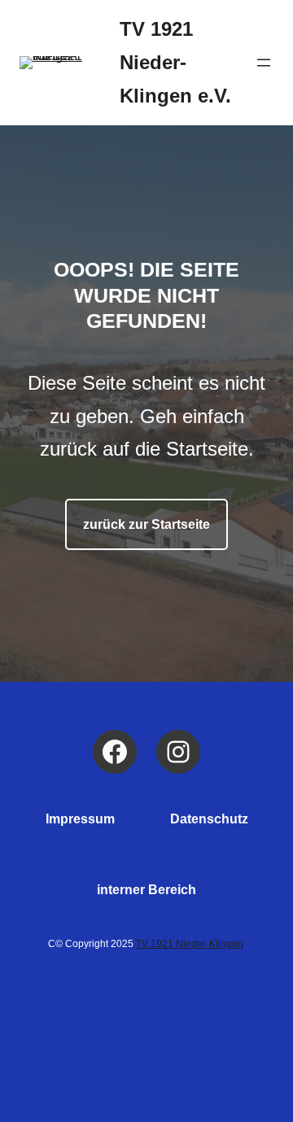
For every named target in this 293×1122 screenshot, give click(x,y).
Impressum (80, 819)
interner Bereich (146, 890)
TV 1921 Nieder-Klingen (189, 944)
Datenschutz (209, 819)
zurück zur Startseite (146, 524)
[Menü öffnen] (263, 62)
